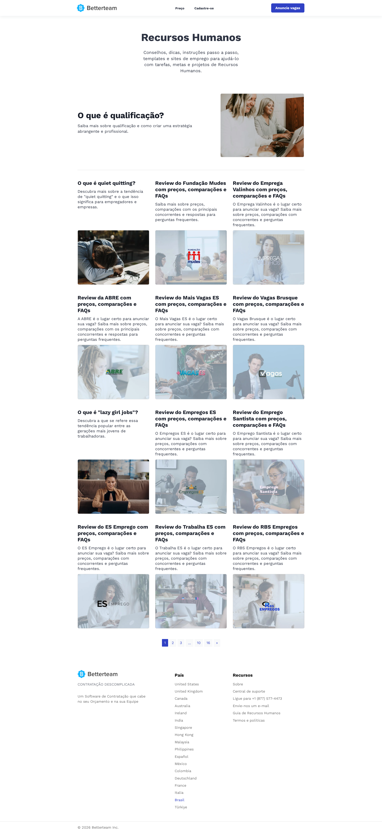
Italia (179, 792)
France (180, 785)
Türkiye (181, 807)
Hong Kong (184, 735)
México (181, 764)
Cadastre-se (204, 8)
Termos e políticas (249, 720)
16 (208, 643)
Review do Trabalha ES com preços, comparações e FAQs (190, 533)
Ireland (181, 713)
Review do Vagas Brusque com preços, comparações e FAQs (268, 304)
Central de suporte (249, 691)
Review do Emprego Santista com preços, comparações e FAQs (260, 418)
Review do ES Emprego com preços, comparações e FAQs (113, 533)
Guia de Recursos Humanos (256, 713)
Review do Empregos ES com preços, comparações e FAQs (190, 418)
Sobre (238, 684)
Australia (182, 706)
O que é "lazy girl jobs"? (108, 412)
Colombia (183, 771)
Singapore (183, 727)
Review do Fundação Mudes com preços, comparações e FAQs (190, 189)
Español (181, 756)
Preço (179, 8)
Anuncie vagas (287, 8)
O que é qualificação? (121, 115)
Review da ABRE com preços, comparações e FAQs (107, 304)
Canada (181, 698)
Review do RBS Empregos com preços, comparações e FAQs (268, 533)
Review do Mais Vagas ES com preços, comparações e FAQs (190, 304)
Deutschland (186, 778)
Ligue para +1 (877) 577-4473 (257, 698)
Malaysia (182, 742)
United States (187, 684)
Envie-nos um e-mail (251, 706)
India (179, 720)
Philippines (184, 749)
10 (199, 643)
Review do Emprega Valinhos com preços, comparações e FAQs (260, 189)
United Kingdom (189, 691)
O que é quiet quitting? (106, 183)
